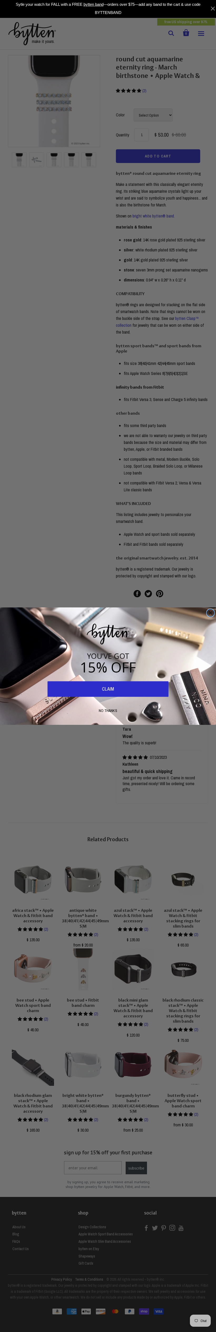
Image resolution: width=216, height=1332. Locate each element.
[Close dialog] (210, 613)
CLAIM (108, 689)
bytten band (94, 4)
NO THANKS (108, 710)
